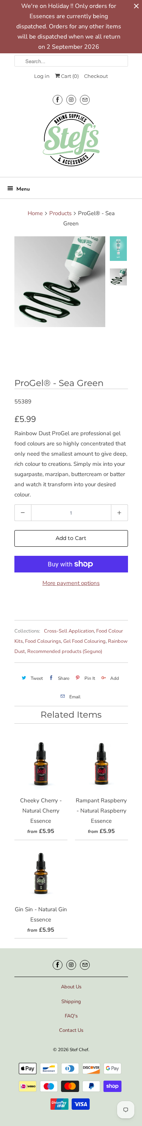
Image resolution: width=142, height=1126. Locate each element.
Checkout (96, 76)
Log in (42, 76)
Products (60, 213)
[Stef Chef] (71, 141)
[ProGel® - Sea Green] (59, 281)
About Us (71, 986)
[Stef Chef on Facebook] (57, 99)
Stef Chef (79, 1050)
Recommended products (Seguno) (64, 651)
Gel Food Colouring (84, 641)
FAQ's (71, 1016)
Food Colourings (43, 641)
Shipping (71, 1001)
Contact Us (71, 1030)
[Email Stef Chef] (85, 99)
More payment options (71, 583)
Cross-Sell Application (69, 631)
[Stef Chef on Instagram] (71, 99)
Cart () (69, 76)
